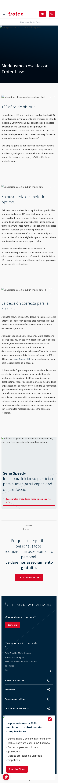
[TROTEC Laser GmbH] (15, 14)
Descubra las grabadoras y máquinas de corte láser (28, 501)
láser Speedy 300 (22, 358)
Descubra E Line (17, 769)
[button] (6, 777)
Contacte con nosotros (29, 577)
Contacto (12, 624)
